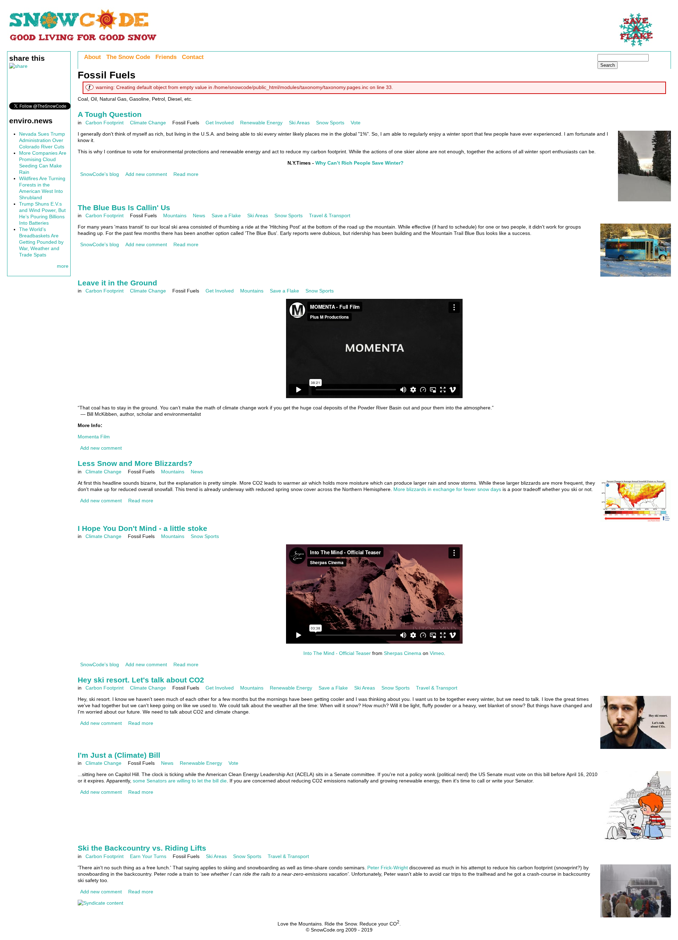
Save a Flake (226, 215)
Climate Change (148, 122)
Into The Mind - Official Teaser (337, 653)
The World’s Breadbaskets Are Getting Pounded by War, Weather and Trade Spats (41, 242)
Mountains (174, 215)
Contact (193, 57)
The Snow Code (128, 57)
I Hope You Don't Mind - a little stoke (142, 528)
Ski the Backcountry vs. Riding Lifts (142, 848)
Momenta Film (94, 436)
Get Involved (220, 122)
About (92, 57)
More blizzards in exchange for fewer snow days (447, 489)
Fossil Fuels (185, 122)
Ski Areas (299, 122)
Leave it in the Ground (117, 283)
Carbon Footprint (104, 122)
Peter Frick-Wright (387, 867)
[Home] (83, 40)
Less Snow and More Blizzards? (135, 463)
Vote (356, 122)
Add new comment (146, 174)
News (199, 215)
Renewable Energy (261, 122)
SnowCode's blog (99, 174)
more (63, 266)
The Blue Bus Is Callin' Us (124, 207)
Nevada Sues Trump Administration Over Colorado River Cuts (42, 140)
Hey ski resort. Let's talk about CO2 (141, 680)
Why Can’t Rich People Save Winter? (359, 163)
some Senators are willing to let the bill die (180, 781)
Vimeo (437, 653)
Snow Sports (330, 122)
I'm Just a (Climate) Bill (119, 755)
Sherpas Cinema (402, 653)
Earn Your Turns (148, 856)
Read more (185, 174)
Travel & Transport (329, 215)
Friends (166, 57)
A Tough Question (110, 114)
